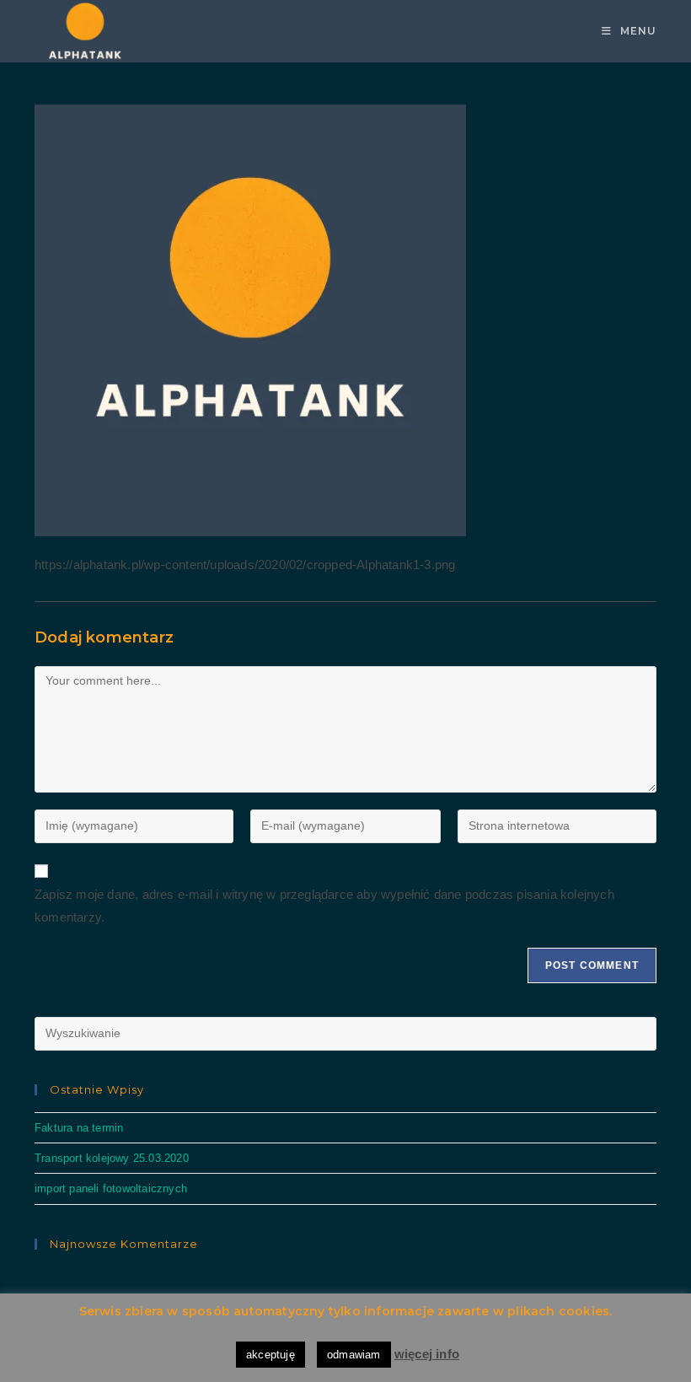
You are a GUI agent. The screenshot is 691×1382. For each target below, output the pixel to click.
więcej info (426, 1354)
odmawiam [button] (354, 1354)
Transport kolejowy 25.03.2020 (112, 1158)
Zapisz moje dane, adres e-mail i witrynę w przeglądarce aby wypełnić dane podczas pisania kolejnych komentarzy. (324, 905)
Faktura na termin (79, 1127)
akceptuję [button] (270, 1354)
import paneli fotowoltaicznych (111, 1188)
